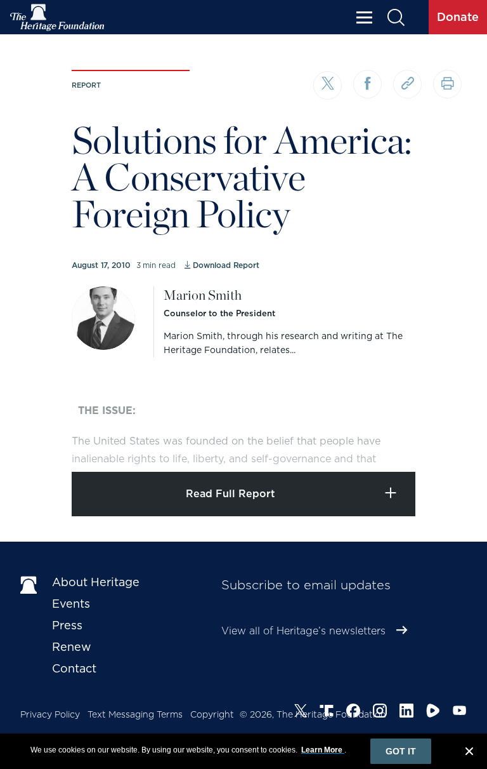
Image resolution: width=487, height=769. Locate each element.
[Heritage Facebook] (353, 712)
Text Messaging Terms (135, 714)
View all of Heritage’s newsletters (303, 631)
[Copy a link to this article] (407, 84)
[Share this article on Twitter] (327, 85)
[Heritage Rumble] (433, 712)
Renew (71, 646)
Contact (74, 668)
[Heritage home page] (29, 585)
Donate (458, 16)
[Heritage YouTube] (460, 712)
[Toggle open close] (447, 445)
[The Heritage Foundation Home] (57, 17)
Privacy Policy (50, 714)
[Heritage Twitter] (300, 712)
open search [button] (395, 17)
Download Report (226, 265)
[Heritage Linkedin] (406, 712)
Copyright (212, 714)
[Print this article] (447, 84)
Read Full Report (230, 494)
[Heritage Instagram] (380, 712)
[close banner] (469, 753)
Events (71, 603)
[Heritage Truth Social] (327, 712)
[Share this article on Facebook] (367, 84)
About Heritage (96, 582)
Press (67, 625)
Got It (401, 751)
